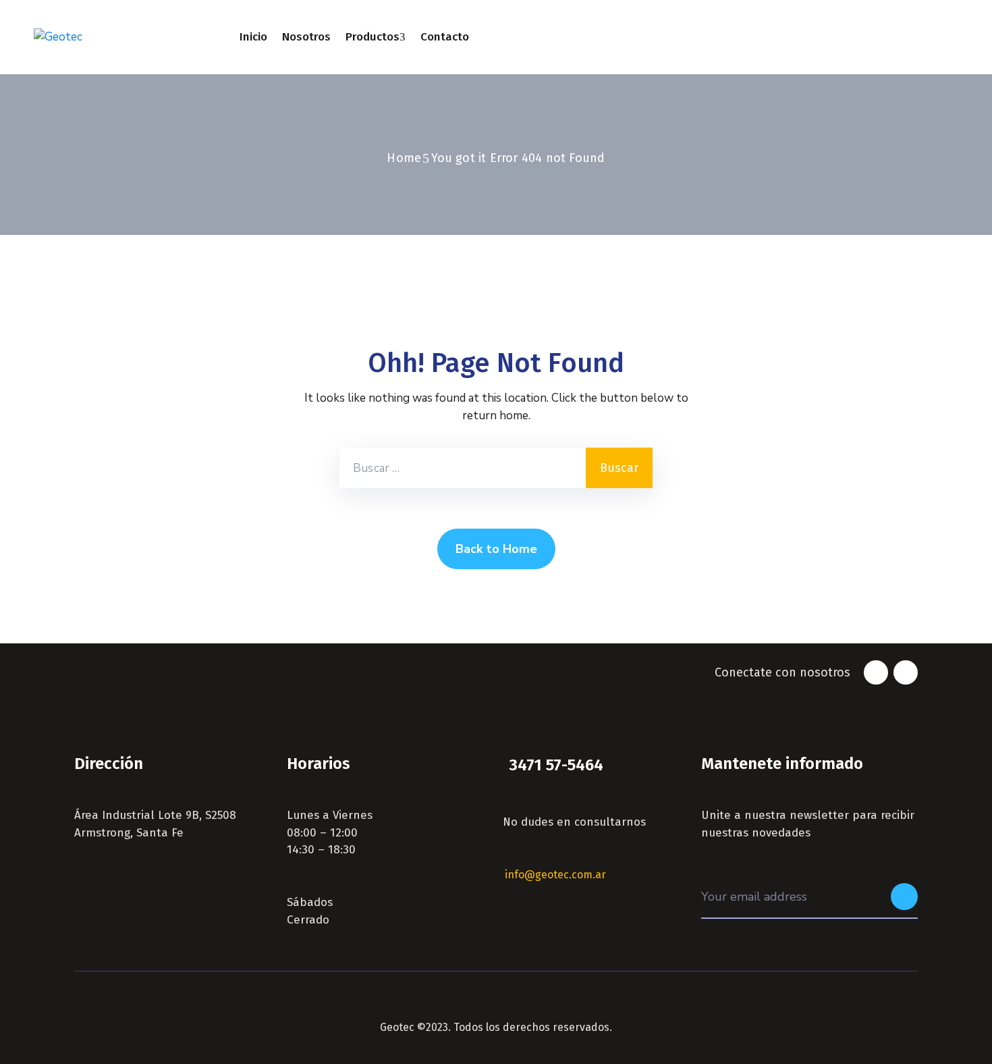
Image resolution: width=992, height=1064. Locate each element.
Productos (372, 37)
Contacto (444, 37)
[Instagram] (905, 672)
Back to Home (496, 549)
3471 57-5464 (556, 764)
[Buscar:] (462, 468)
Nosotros (306, 37)
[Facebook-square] (876, 672)
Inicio (253, 37)
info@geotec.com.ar (555, 874)
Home (404, 158)
